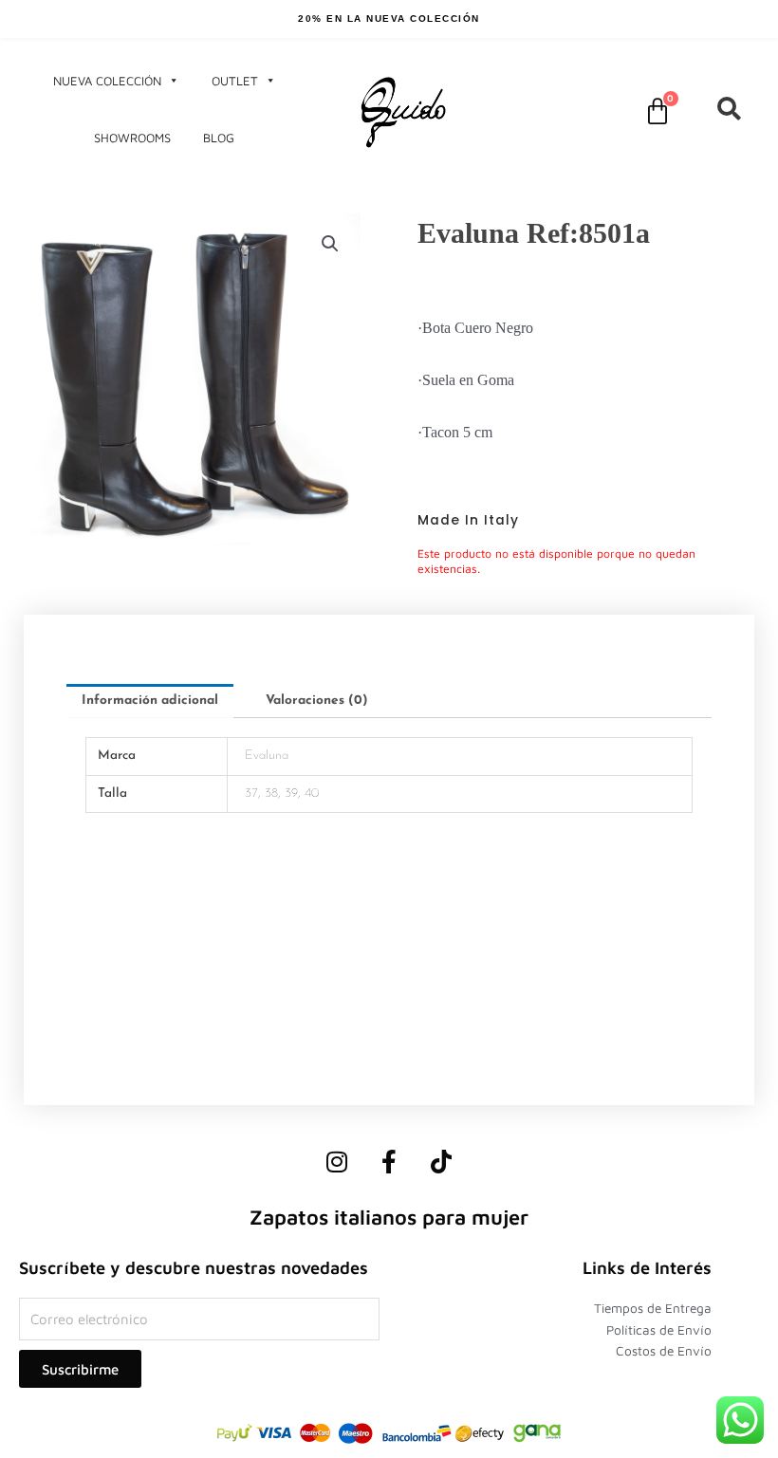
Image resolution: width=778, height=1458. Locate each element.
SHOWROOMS (132, 137)
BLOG (218, 137)
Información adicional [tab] (150, 700)
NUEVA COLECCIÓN (107, 80)
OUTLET (235, 80)
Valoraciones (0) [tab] (317, 700)
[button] (330, 244)
